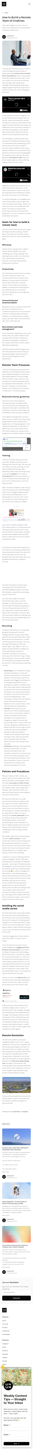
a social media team (18, 815)
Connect (4, 1327)
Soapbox (14, 474)
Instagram (5, 1344)
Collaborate (5, 1331)
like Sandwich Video (15, 157)
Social (4, 1320)
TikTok (4, 1347)
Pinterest (5, 1350)
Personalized (6, 1334)
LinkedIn (4, 1357)
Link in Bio (5, 1324)
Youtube (4, 1361)
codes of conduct (14, 838)
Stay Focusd (21, 977)
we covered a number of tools (19, 783)
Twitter (4, 1364)
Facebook (5, 1354)
